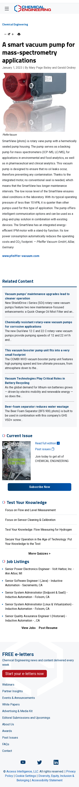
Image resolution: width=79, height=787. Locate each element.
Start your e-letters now (24, 673)
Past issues (43, 449)
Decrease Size (5, 34)
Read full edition (46, 443)
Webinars (8, 684)
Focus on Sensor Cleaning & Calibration (30, 520)
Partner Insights (12, 691)
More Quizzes (38, 553)
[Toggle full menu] (6, 8)
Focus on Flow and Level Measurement (30, 510)
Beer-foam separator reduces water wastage (37, 406)
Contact (7, 751)
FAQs (5, 744)
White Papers (11, 704)
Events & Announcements (18, 698)
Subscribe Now (39, 487)
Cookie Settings (25, 776)
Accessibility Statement (47, 780)
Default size (9, 34)
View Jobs (28, 628)
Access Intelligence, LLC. (22, 771)
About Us (8, 724)
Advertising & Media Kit (17, 711)
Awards (7, 731)
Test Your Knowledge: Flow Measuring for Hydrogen (38, 529)
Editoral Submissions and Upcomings (26, 717)
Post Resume (48, 628)
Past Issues (10, 737)
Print (19, 34)
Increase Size (12, 34)
